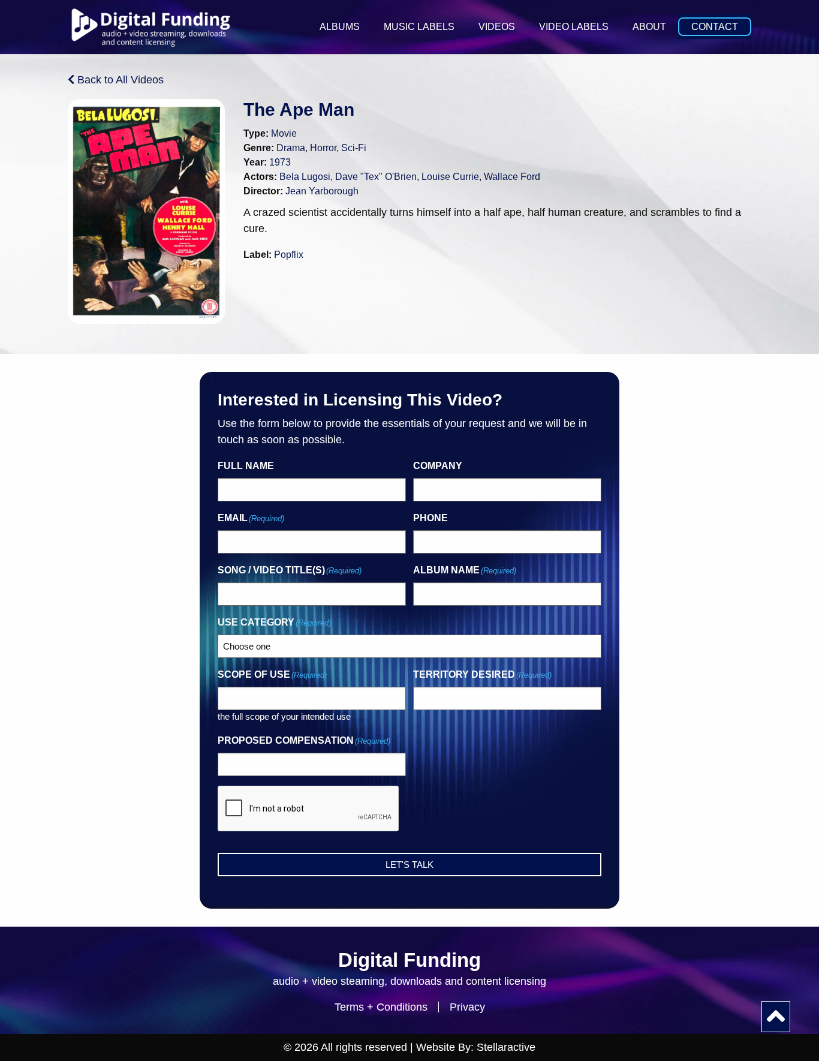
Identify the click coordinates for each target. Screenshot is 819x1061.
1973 (280, 162)
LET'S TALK (409, 864)
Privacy (467, 1007)
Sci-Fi (353, 148)
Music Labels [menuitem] (419, 27)
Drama (290, 148)
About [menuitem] (649, 27)
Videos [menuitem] (496, 27)
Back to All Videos (119, 80)
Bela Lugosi (304, 177)
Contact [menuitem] (714, 27)
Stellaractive (506, 1047)
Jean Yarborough (322, 191)
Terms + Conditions (381, 1007)
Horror (323, 148)
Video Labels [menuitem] (574, 27)
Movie (284, 133)
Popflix (288, 255)
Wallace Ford (512, 177)
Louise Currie (450, 177)
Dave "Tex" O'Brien (376, 177)
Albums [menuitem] (340, 27)
